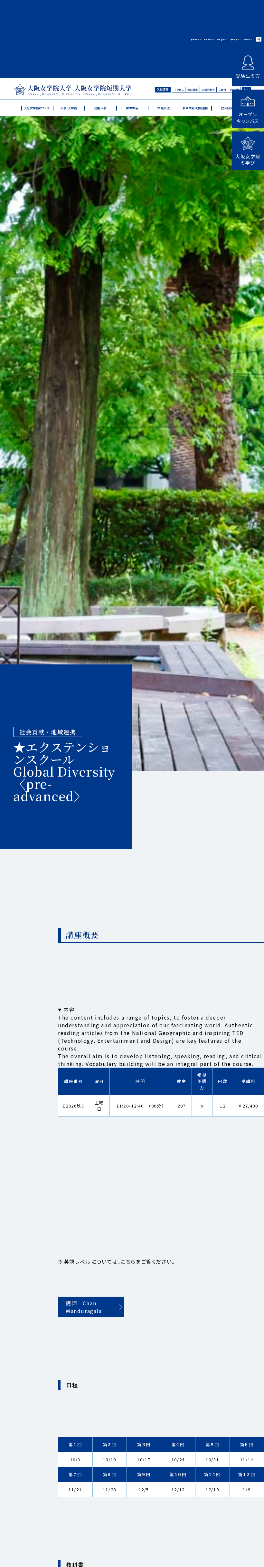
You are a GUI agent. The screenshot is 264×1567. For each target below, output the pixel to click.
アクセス (179, 90)
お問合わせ (208, 90)
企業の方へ (248, 40)
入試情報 (162, 89)
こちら (128, 1261)
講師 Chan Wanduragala (84, 1307)
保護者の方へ (222, 40)
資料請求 (192, 90)
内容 (69, 1009)
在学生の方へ (209, 40)
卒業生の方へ (236, 40)
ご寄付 (222, 90)
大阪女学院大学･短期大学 (72, 89)
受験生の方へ (196, 40)
